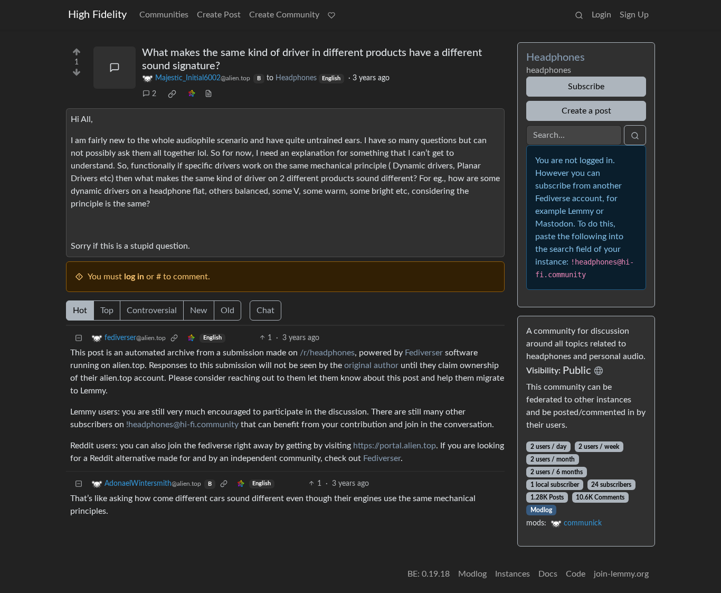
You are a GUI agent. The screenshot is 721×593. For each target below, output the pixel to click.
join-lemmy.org (621, 574)
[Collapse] (78, 338)
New (198, 310)
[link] (172, 94)
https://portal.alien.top (394, 445)
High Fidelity (97, 15)
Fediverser (424, 353)
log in (134, 276)
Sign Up (634, 15)
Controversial (152, 310)
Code (575, 574)
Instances (512, 574)
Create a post (586, 111)
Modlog (541, 510)
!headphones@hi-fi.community (182, 424)
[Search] (579, 14)
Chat (265, 310)
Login (601, 15)
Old (227, 310)
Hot (80, 310)
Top (106, 310)
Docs (547, 574)
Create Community (284, 15)
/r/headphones (327, 353)
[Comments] (114, 67)
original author (371, 365)
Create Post (219, 15)
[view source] (208, 94)
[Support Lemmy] (331, 14)
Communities (163, 15)
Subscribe (586, 86)
